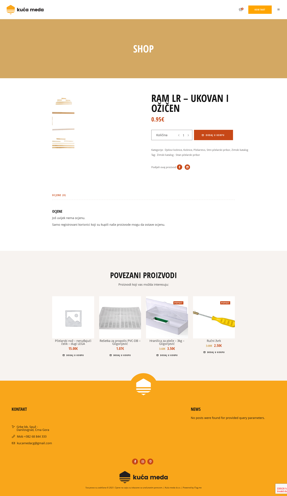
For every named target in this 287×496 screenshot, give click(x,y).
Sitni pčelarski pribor (218, 149)
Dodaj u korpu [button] (75, 355)
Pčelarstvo (199, 149)
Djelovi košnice (173, 149)
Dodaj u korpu (215, 135)
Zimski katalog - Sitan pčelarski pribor (178, 154)
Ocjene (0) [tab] (59, 195)
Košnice (187, 149)
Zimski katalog (240, 149)
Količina (161, 135)
